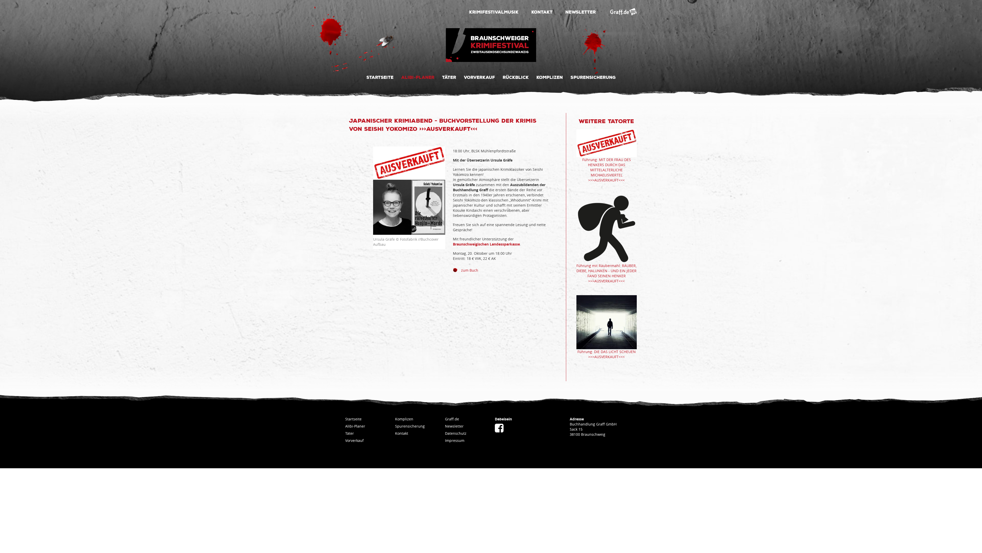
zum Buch (469, 270)
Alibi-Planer (417, 77)
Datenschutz (455, 433)
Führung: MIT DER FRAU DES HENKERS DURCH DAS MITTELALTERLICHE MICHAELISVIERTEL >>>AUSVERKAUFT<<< (606, 170)
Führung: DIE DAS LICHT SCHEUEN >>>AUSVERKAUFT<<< (606, 354)
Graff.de (452, 419)
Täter (449, 77)
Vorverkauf (479, 77)
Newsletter (580, 12)
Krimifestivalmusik (494, 12)
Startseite (380, 77)
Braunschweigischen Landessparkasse (486, 244)
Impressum (454, 440)
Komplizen (550, 77)
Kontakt (542, 12)
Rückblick (516, 77)
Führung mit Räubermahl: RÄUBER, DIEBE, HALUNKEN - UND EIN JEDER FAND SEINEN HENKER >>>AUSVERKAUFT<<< (606, 273)
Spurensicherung (593, 77)
